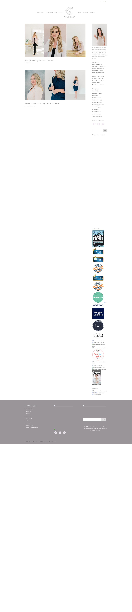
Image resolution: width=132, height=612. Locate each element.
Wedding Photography (97, 116)
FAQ (27, 420)
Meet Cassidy (59, 12)
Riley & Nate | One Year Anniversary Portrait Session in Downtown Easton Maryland (98, 66)
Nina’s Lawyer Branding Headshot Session (43, 103)
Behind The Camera (96, 91)
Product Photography (96, 111)
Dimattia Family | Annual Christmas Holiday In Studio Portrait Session (98, 72)
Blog (79, 12)
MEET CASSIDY (29, 409)
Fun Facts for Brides (96, 97)
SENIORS (28, 413)
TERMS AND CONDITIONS (32, 428)
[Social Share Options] (93, 150)
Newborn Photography (97, 102)
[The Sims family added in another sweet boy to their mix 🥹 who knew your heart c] (99, 218)
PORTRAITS (28, 411)
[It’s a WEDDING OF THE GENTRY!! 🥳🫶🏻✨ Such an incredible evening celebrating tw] (99, 173)
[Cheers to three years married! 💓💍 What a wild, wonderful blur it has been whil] (99, 143)
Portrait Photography (96, 107)
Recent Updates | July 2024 (98, 85)
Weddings (49, 12)
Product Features (95, 109)
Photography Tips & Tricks (98, 104)
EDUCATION (29, 418)
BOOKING (85, 12)
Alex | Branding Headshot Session (39, 60)
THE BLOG (28, 423)
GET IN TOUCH (29, 425)
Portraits (40, 12)
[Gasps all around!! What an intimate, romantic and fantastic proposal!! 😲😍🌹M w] (99, 188)
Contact (92, 12)
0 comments (33, 63)
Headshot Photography (97, 100)
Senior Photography (96, 114)
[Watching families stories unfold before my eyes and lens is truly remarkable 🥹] (99, 203)
